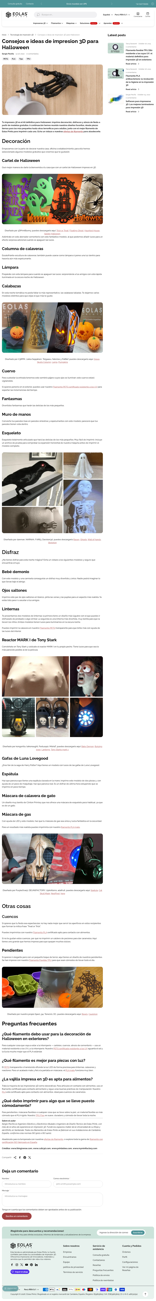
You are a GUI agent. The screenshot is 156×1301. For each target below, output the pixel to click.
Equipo (66, 1262)
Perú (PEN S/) (121, 15)
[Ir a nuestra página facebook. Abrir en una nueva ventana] (11, 1264)
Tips (21, 59)
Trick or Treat (62, 230)
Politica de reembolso (103, 1280)
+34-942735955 (142, 4)
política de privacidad (73, 1267)
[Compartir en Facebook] (19, 1157)
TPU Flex (40, 1115)
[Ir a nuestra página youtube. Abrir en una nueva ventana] (26, 1264)
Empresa (67, 1252)
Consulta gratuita (15, 4)
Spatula (94, 890)
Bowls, (85, 1014)
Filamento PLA (40, 932)
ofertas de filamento (73, 131)
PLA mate (70, 1070)
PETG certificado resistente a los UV (70, 1048)
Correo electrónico (61, 1178)
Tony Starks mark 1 (59, 749)
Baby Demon (87, 746)
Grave (96, 359)
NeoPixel (55, 893)
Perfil (124, 1257)
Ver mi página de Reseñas (130, 1268)
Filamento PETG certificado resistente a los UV (75, 387)
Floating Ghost (76, 230)
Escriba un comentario (17, 1216)
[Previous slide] (41, 3)
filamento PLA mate (70, 827)
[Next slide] (111, 3)
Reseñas (97, 1265)
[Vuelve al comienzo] (145, 1294)
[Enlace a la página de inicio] (21, 1245)
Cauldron (93, 1014)
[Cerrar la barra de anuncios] (152, 3)
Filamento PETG (47, 628)
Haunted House (92, 230)
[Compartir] (15, 1157)
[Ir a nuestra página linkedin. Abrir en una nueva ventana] (36, 1264)
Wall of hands (94, 539)
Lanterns (46, 749)
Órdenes (126, 1252)
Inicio (4, 35)
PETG (5, 59)
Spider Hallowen (52, 233)
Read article (131, 64)
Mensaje (5, 1190)
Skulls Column (44, 362)
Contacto (30, 4)
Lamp (54, 362)
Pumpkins (63, 362)
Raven (76, 539)
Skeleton (52, 542)
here (63, 893)
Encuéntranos (69, 1257)
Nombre (5, 1178)
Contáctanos (99, 1260)
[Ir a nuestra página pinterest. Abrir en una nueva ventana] (31, 1264)
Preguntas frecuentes (103, 1270)
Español (106, 15)
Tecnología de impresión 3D (22, 35)
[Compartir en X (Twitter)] (29, 1157)
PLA (13, 59)
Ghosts (83, 539)
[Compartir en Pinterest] (24, 1157)
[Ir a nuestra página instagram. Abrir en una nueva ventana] (16, 1264)
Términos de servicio (73, 1272)
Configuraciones (130, 1262)
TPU (28, 59)
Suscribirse (138, 1232)
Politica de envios (101, 1275)
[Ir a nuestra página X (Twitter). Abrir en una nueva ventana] (21, 1264)
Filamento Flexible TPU (40, 960)
